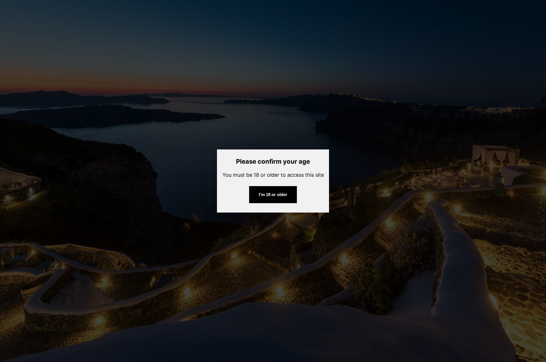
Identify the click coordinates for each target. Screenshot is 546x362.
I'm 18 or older (273, 194)
